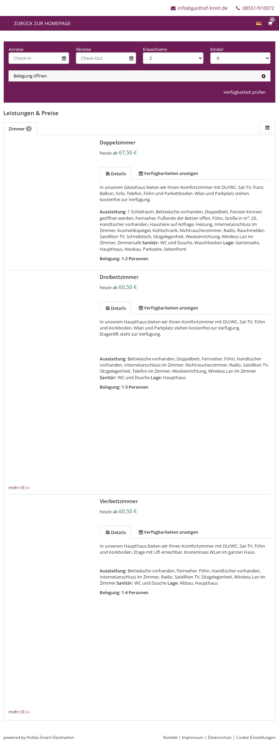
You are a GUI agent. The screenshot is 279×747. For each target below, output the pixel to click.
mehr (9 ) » (19, 487)
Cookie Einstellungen (256, 737)
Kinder (217, 49)
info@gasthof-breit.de (202, 8)
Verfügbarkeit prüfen (245, 92)
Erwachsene (155, 49)
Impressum (192, 737)
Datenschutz (220, 737)
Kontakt (170, 737)
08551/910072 (257, 8)
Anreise (16, 49)
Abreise (83, 49)
